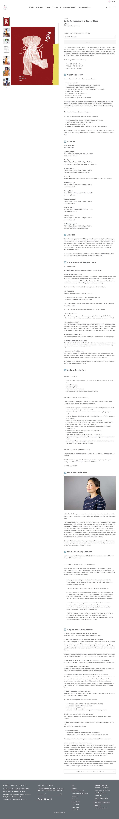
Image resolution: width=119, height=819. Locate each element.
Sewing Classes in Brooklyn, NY (102, 790)
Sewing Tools (98, 805)
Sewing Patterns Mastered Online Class (13, 796)
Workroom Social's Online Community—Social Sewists (102, 786)
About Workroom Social (78, 791)
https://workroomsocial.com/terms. (94, 766)
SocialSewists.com (94, 239)
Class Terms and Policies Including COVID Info (14, 799)
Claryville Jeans (98, 795)
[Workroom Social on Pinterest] (51, 799)
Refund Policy (75, 804)
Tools (48, 7)
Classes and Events (68, 7)
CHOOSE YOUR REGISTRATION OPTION (77, 33)
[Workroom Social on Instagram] (39, 799)
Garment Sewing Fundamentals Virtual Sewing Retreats (17, 794)
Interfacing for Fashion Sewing (102, 802)
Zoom (103, 241)
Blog (73, 785)
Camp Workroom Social (100, 792)
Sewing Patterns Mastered (101, 808)
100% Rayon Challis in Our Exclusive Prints (101, 799)
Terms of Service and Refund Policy (90, 771)
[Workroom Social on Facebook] (42, 799)
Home (65, 18)
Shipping (66, 26)
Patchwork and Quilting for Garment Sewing (14, 791)
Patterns (39, 7)
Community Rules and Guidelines (80, 793)
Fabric (31, 7)
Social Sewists (85, 7)
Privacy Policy (75, 809)
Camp (55, 7)
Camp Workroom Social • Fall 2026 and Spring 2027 (16, 788)
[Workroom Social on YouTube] (45, 799)
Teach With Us (75, 799)
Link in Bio (74, 788)
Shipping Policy (75, 807)
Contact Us (74, 796)
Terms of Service (76, 801)
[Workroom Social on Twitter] (48, 799)
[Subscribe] (61, 794)
